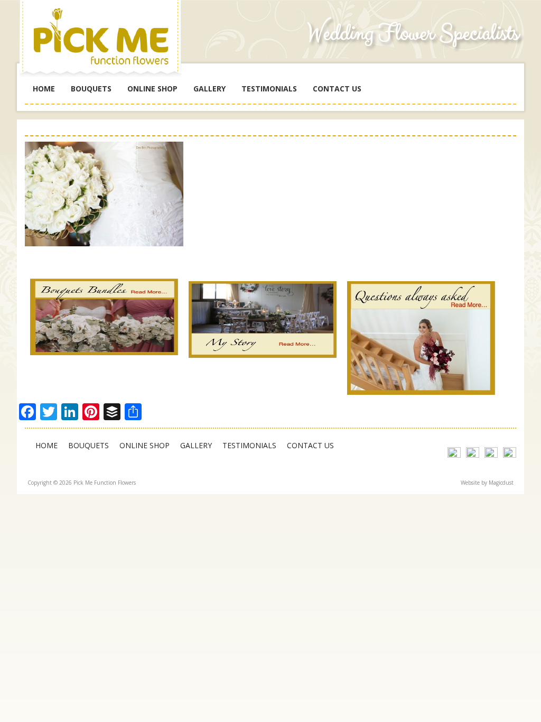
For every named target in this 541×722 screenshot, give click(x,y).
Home (44, 89)
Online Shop (152, 89)
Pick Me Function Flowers (104, 42)
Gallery (209, 89)
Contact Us (337, 89)
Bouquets (91, 89)
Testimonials (269, 89)
